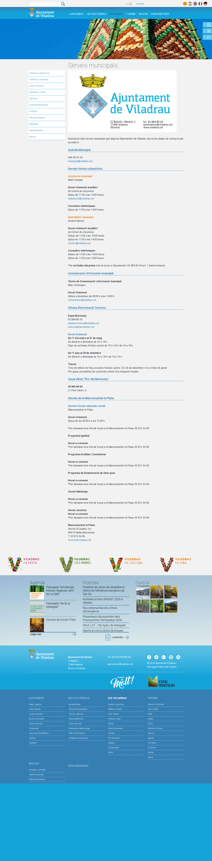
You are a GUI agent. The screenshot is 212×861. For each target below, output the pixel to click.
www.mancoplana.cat (79, 539)
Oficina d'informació (156, 704)
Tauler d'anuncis (35, 724)
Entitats (33, 111)
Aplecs (150, 719)
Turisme (131, 14)
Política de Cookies (167, 667)
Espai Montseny (160, 14)
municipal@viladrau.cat (80, 161)
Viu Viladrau (116, 14)
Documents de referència (39, 733)
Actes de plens (35, 709)
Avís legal (151, 667)
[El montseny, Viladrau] (142, 597)
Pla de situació (37, 117)
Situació (151, 733)
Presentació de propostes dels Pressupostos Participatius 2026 (102, 618)
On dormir (152, 748)
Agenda (33, 123)
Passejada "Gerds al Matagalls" (58, 605)
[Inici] (41, 12)
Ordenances (34, 728)
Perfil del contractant (77, 733)
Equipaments (36, 130)
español (190, 3)
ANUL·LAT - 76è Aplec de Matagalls (104, 625)
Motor (32, 136)
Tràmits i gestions (76, 714)
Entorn (150, 724)
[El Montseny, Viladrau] (170, 611)
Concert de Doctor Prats (61, 619)
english (195, 3)
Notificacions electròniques (79, 728)
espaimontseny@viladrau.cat (83, 323)
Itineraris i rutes (37, 92)
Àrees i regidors (35, 704)
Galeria (150, 757)
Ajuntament (77, 14)
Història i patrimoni (39, 73)
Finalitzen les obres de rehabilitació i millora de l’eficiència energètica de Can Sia (104, 590)
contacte (140, 4)
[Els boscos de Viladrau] (156, 597)
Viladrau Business (36, 775)
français (200, 3)
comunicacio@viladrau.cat (82, 299)
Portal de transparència (78, 709)
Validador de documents (78, 738)
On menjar (152, 743)
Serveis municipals (36, 719)
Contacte (32, 743)
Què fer (150, 752)
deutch (205, 3)
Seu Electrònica (96, 14)
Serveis (33, 98)
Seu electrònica (74, 704)
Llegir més (35, 634)
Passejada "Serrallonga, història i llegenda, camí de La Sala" (60, 590)
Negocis (143, 14)
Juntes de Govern (36, 714)
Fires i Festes (36, 85)
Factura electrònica (76, 719)
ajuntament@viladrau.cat (120, 664)
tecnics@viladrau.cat (79, 243)
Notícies (32, 738)
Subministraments (38, 104)
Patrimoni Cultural (155, 728)
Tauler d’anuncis (75, 724)
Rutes (150, 714)
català (185, 3)
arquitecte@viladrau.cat (81, 198)
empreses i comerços (37, 770)
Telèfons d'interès (38, 79)
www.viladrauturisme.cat (81, 326)
